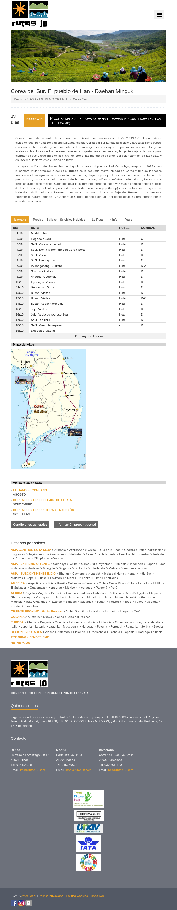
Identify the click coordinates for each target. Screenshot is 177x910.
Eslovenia (75, 622)
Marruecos (76, 597)
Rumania (131, 626)
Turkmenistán (54, 554)
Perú (114, 587)
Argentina (34, 583)
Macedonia (70, 626)
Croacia (60, 622)
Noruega (87, 626)
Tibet (97, 578)
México (70, 587)
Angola (43, 593)
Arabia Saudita (75, 611)
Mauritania (94, 597)
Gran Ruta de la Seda (101, 554)
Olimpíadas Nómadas (48, 558)
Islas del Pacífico (79, 616)
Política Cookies (77, 895)
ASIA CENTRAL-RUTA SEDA (31, 549)
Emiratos (95, 611)
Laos (162, 564)
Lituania (54, 626)
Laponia (26, 626)
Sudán (100, 601)
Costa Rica (116, 583)
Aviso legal (28, 895)
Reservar (34, 118)
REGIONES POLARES (26, 632)
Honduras (55, 587)
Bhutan (64, 573)
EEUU (157, 583)
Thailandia (98, 568)
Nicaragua (85, 587)
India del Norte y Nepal (119, 573)
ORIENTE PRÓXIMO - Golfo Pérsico (36, 611)
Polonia (102, 626)
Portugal (116, 626)
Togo (128, 601)
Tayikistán (35, 554)
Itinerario (20, 219)
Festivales (111, 578)
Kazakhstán (155, 549)
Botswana (69, 593)
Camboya (59, 564)
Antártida (63, 632)
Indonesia (136, 564)
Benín (55, 593)
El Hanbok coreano (30, 490)
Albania (32, 622)
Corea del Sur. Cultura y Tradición (43, 510)
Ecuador (144, 583)
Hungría (140, 622)
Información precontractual (76, 524)
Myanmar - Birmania (112, 564)
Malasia (18, 568)
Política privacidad (51, 895)
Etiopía (154, 593)
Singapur (65, 568)
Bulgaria (45, 622)
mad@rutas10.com (78, 769)
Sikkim (69, 578)
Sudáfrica (86, 601)
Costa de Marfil (123, 593)
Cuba (131, 583)
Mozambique (114, 597)
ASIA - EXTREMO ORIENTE (49, 99)
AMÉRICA (18, 583)
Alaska (49, 632)
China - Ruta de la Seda (104, 549)
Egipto (141, 593)
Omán (138, 611)
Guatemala (37, 587)
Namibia (131, 597)
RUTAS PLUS (20, 642)
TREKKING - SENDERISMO (30, 637)
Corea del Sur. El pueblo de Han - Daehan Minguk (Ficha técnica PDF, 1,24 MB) (105, 121)
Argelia (30, 593)
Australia (34, 616)
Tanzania (115, 601)
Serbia (145, 626)
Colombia (74, 583)
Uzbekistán (74, 554)
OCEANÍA (18, 616)
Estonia (90, 622)
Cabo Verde (101, 593)
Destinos (20, 99)
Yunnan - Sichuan (135, 568)
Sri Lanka (81, 568)
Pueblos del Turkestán (134, 554)
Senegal (71, 601)
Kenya (28, 597)
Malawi (61, 597)
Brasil (61, 583)
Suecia (158, 626)
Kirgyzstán (18, 554)
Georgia (129, 549)
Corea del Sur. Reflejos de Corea (42, 500)
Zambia (16, 606)
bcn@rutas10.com (120, 769)
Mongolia (49, 568)
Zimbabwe (32, 606)
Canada (89, 583)
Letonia (40, 626)
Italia (14, 626)
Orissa (42, 578)
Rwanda (56, 601)
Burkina (84, 593)
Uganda (152, 601)
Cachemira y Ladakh (86, 573)
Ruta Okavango (36, 601)
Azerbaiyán (76, 549)
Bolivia (49, 583)
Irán (141, 549)
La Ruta (97, 219)
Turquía (125, 611)
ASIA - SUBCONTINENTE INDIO (33, 573)
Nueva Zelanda (53, 616)
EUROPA (17, 622)
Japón (151, 564)
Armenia (60, 549)
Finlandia (105, 622)
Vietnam (114, 568)
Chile (102, 583)
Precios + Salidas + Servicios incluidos (59, 219)
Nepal (30, 578)
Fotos (128, 219)
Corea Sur (80, 99)
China (74, 564)
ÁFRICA (16, 593)
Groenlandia (123, 622)
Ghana (15, 597)
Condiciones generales (30, 524)
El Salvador (18, 587)
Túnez (139, 601)
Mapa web (97, 895)
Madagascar (44, 597)
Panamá (101, 587)
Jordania (110, 611)
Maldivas (33, 568)
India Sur (145, 573)
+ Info (113, 219)
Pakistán (56, 578)
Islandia (155, 622)
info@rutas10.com (32, 769)
